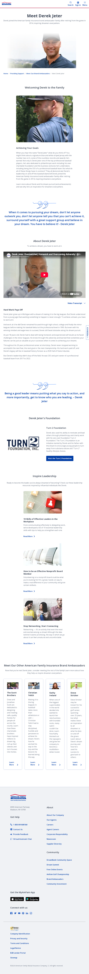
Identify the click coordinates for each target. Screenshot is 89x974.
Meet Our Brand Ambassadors (38, 73)
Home (5, 73)
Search (70, 5)
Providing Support (17, 73)
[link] (18, 824)
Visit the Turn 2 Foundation (60, 458)
